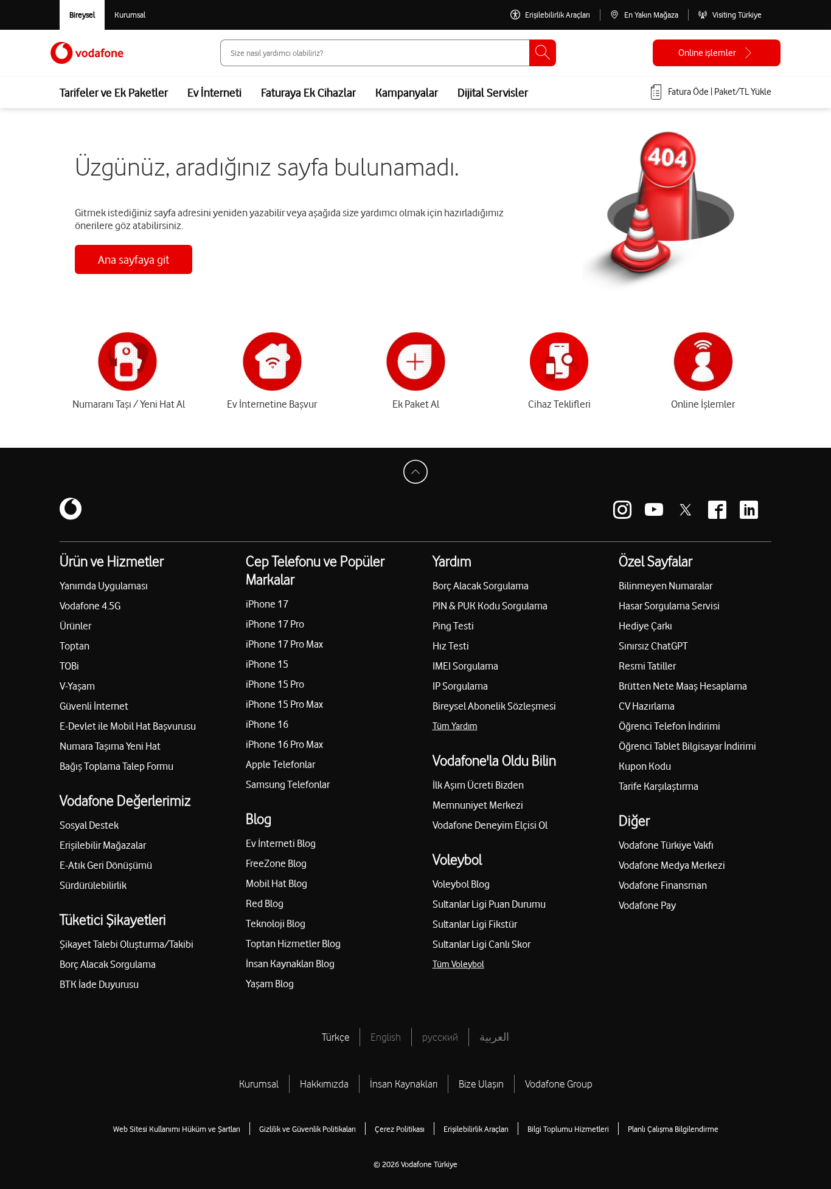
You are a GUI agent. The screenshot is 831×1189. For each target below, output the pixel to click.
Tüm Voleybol (458, 964)
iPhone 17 (267, 603)
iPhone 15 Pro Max (284, 704)
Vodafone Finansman (663, 885)
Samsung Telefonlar (288, 784)
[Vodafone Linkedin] (749, 510)
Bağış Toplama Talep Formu (116, 766)
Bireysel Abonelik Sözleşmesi (494, 706)
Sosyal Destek (89, 825)
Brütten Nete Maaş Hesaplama (683, 685)
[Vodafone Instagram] (622, 510)
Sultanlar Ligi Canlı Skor (481, 944)
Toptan (74, 645)
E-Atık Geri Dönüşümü (106, 865)
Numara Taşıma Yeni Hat (110, 746)
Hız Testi (451, 645)
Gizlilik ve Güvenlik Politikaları (307, 1129)
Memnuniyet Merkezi (478, 805)
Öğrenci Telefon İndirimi (669, 726)
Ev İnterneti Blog (281, 843)
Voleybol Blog (461, 884)
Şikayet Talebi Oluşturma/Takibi (126, 944)
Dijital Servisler (492, 92)
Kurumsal (259, 1084)
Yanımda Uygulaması (104, 585)
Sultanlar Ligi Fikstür (475, 924)
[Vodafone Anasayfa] (86, 53)
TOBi (69, 665)
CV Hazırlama (647, 706)
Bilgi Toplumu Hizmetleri (568, 1129)
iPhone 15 (267, 664)
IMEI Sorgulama (465, 665)
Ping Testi (453, 625)
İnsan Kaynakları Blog (290, 963)
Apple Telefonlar (280, 764)
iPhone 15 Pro (275, 684)
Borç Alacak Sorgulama (108, 964)
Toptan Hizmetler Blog (293, 943)
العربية (494, 1037)
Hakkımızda (324, 1084)
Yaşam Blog (270, 983)
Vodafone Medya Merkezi (672, 865)
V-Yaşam (77, 685)
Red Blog (264, 903)
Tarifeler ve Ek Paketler (114, 92)
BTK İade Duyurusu (99, 984)
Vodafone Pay (647, 905)
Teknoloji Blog (275, 923)
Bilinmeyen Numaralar (665, 585)
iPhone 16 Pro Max (284, 744)
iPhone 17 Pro (275, 623)
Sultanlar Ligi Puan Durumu (489, 904)
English (385, 1037)
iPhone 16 (267, 724)
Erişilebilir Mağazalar (103, 845)
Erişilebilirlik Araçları (476, 1129)
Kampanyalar (406, 92)
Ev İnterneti (214, 92)
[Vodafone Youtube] (654, 510)
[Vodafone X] (685, 510)
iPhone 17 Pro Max (284, 644)
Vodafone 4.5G (90, 605)
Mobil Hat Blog (276, 883)
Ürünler (75, 625)
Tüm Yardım (455, 726)
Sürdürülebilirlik (93, 885)
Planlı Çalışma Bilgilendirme (673, 1129)
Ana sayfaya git (133, 259)
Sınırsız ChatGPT (653, 645)
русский (440, 1037)
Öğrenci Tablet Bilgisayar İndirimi (687, 746)
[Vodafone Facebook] (717, 510)
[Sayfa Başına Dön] (415, 472)
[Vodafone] (71, 510)
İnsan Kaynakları (403, 1084)
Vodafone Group (559, 1084)
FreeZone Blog (276, 863)
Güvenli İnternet (94, 706)
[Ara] (542, 52)
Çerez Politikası (400, 1129)
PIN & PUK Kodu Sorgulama (490, 605)
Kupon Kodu (645, 766)
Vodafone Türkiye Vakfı (666, 845)
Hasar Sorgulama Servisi (669, 605)
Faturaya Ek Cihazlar (308, 92)
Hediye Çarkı (645, 625)
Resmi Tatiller (647, 665)
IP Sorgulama (460, 685)
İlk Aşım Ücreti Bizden (478, 785)
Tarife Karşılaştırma (658, 786)
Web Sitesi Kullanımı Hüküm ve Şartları (176, 1129)
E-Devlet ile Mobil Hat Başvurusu (128, 726)
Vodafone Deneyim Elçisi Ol (490, 825)
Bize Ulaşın (481, 1084)
